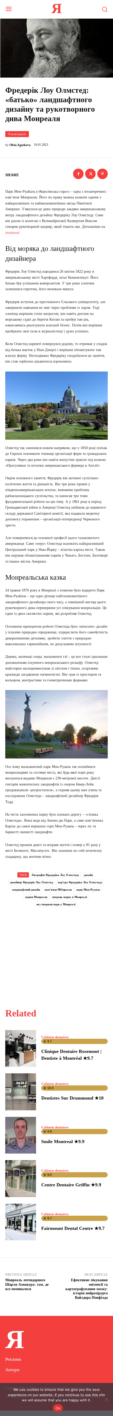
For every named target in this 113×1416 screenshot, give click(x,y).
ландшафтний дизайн (26, 889)
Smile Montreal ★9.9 (62, 1141)
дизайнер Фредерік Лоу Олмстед (31, 882)
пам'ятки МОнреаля (58, 889)
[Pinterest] (102, 174)
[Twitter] (90, 174)
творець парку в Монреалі (69, 896)
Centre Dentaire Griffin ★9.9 (71, 1184)
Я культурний (17, 134)
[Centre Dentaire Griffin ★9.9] (20, 1178)
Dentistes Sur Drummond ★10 (72, 1098)
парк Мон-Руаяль (88, 889)
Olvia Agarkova (19, 145)
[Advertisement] (56, 951)
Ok (57, 1408)
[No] (106, 1399)
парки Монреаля (36, 896)
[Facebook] (78, 174)
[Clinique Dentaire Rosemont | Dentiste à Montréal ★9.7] (20, 1048)
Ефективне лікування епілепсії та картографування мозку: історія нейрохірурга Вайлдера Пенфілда (86, 1289)
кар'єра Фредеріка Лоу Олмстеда (80, 882)
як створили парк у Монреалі (56, 904)
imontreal (12, 233)
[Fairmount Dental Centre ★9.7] (20, 1222)
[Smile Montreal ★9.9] (20, 1135)
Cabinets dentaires (55, 1037)
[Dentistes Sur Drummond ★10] (20, 1091)
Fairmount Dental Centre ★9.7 (73, 1228)
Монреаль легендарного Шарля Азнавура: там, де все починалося (27, 1284)
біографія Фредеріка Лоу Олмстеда (55, 874)
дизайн (88, 874)
